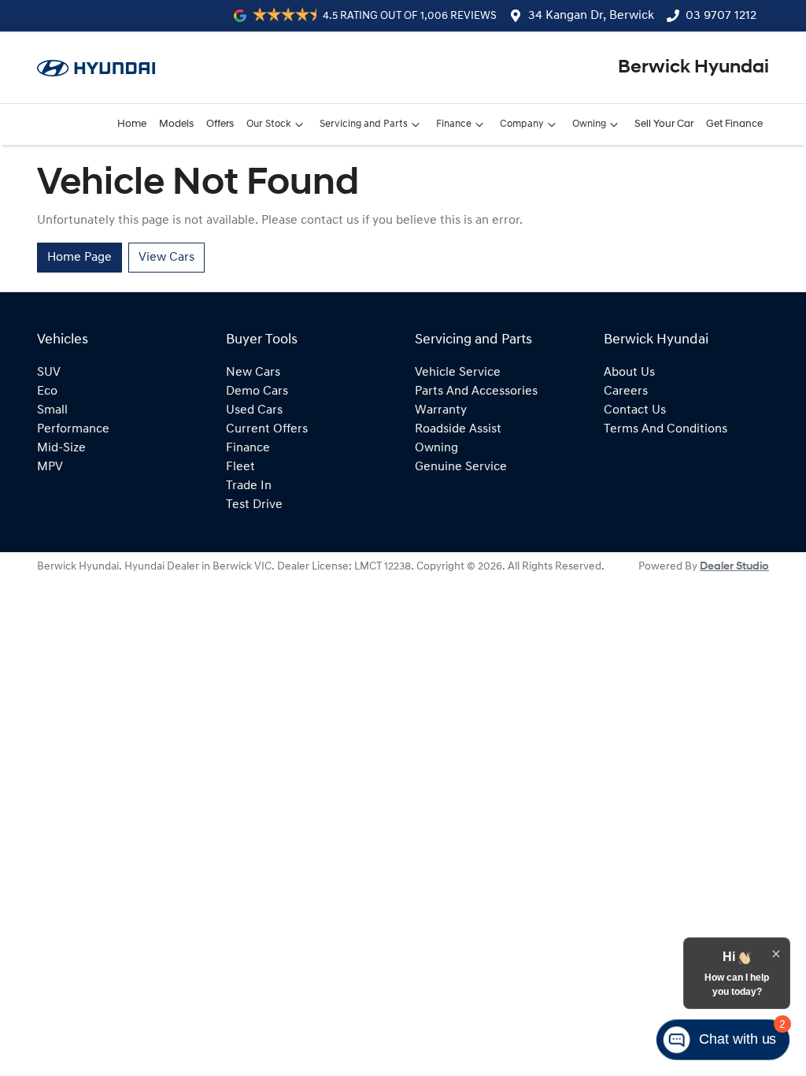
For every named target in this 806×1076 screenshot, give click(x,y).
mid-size (61, 448)
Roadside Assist (458, 429)
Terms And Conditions (665, 429)
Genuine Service (461, 467)
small (52, 410)
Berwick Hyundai (693, 67)
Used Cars (254, 410)
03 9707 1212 (721, 15)
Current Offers (267, 429)
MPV (50, 467)
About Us (629, 372)
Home (131, 124)
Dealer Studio (734, 567)
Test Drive (254, 505)
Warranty (441, 410)
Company (522, 124)
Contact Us (635, 410)
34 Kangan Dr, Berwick (591, 15)
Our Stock (268, 124)
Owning (589, 124)
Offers (220, 124)
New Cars (253, 372)
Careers (626, 391)
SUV (49, 372)
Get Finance (734, 124)
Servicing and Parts (364, 124)
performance (73, 429)
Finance (453, 124)
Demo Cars (257, 391)
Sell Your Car (663, 124)
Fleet (240, 467)
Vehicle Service (458, 372)
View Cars (166, 257)
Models (176, 124)
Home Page (79, 257)
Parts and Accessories (476, 391)
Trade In (249, 486)
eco (47, 391)
